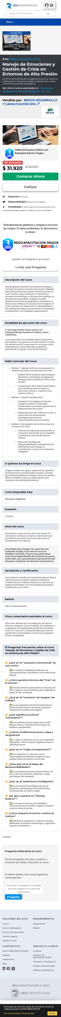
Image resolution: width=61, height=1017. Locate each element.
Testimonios (8, 959)
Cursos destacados (11, 928)
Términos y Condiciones (44, 962)
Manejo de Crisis (41, 91)
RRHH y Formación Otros (25, 59)
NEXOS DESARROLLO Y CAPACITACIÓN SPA (29, 102)
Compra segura (9, 936)
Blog (4, 964)
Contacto (37, 951)
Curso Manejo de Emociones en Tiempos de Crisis (16, 47)
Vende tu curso (9, 940)
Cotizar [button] (30, 187)
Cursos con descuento (13, 932)
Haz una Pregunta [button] (32, 267)
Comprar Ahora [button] (31, 176)
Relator (36, 928)
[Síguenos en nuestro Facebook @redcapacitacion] (8, 968)
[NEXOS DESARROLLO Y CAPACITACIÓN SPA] (30, 107)
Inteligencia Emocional (16, 91)
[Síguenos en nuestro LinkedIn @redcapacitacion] (4, 968)
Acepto (52, 1013)
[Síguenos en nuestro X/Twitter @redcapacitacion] (13, 968)
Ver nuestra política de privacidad (19, 1013)
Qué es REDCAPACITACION (15, 951)
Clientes (6, 955)
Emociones (46, 88)
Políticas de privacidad (44, 966)
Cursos (5, 924)
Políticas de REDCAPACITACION (42, 956)
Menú (9, 22)
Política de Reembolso (43, 970)
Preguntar (13, 897)
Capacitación (39, 924)
